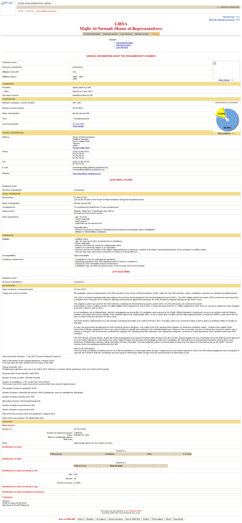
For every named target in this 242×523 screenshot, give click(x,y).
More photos (224, 80)
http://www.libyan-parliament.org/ (87, 173)
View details (78, 126)
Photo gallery (157, 519)
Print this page (229, 17)
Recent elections (116, 519)
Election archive (142, 34)
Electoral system (110, 34)
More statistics (224, 133)
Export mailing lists (81, 148)
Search (81, 519)
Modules (90, 519)
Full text (155, 34)
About (168, 519)
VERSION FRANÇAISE (230, 7)
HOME (20, 11)
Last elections (126, 34)
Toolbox (146, 519)
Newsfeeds (178, 519)
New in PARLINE (133, 519)
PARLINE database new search (222, 20)
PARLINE (30, 11)
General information (92, 34)
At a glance (101, 519)
